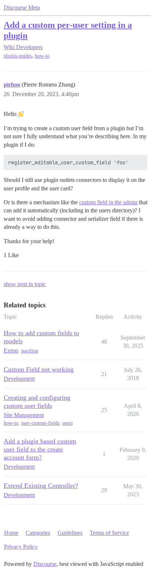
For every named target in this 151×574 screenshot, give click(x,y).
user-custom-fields (40, 423)
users (67, 423)
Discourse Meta (22, 7)
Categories (38, 533)
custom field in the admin (108, 202)
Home (11, 533)
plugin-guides (18, 56)
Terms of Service (109, 533)
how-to (42, 56)
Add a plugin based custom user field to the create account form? (40, 449)
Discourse (44, 564)
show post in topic (25, 284)
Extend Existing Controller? (41, 485)
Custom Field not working (39, 369)
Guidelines (70, 533)
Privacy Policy (21, 547)
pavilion (29, 351)
